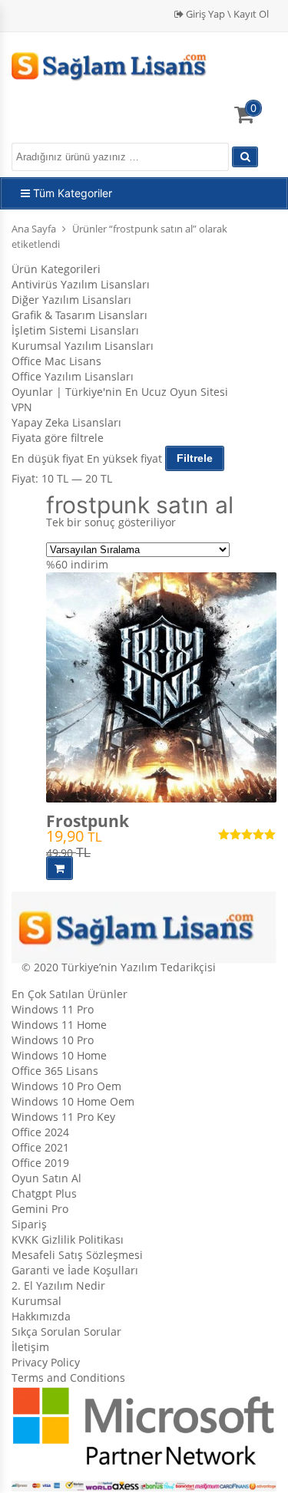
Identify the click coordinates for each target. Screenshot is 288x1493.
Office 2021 (40, 1147)
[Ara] (245, 157)
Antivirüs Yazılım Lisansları (81, 284)
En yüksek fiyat (124, 457)
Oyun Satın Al (46, 1178)
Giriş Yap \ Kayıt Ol (226, 14)
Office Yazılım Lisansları (73, 376)
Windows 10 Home (59, 1055)
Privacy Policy (46, 1362)
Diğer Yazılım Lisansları (71, 299)
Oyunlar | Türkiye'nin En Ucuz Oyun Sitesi (120, 391)
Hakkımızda (41, 1316)
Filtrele (195, 458)
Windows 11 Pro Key (63, 1116)
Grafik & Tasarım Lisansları (79, 315)
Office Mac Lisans (56, 361)
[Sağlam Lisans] (117, 64)
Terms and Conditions (68, 1377)
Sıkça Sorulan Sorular (66, 1331)
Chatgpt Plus (44, 1193)
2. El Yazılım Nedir (58, 1285)
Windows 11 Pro (53, 1009)
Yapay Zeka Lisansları (66, 422)
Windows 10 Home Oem (73, 1101)
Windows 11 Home (59, 1024)
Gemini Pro (40, 1208)
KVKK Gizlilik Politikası (68, 1239)
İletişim (30, 1347)
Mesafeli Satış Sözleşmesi (77, 1254)
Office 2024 (40, 1132)
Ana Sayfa (34, 229)
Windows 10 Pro (53, 1040)
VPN (22, 407)
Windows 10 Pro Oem (66, 1086)
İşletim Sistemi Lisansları (75, 330)
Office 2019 (40, 1162)
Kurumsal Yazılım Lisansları (83, 345)
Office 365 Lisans (55, 1070)
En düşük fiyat (48, 457)
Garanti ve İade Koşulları (75, 1270)
